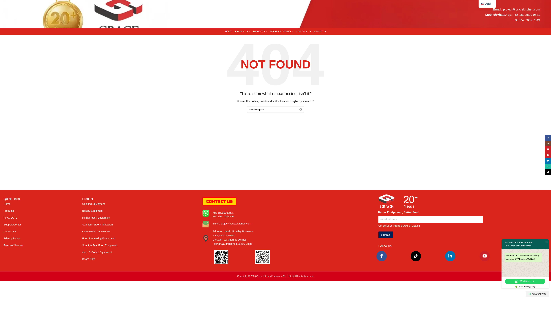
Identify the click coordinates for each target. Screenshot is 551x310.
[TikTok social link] (416, 256)
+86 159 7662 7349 (526, 20)
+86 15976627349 (223, 216)
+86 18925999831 (223, 212)
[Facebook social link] (381, 256)
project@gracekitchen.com (521, 9)
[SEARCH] (301, 109)
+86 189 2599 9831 (526, 15)
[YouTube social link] (485, 256)
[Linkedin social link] (450, 256)
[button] (487, 4)
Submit (385, 235)
